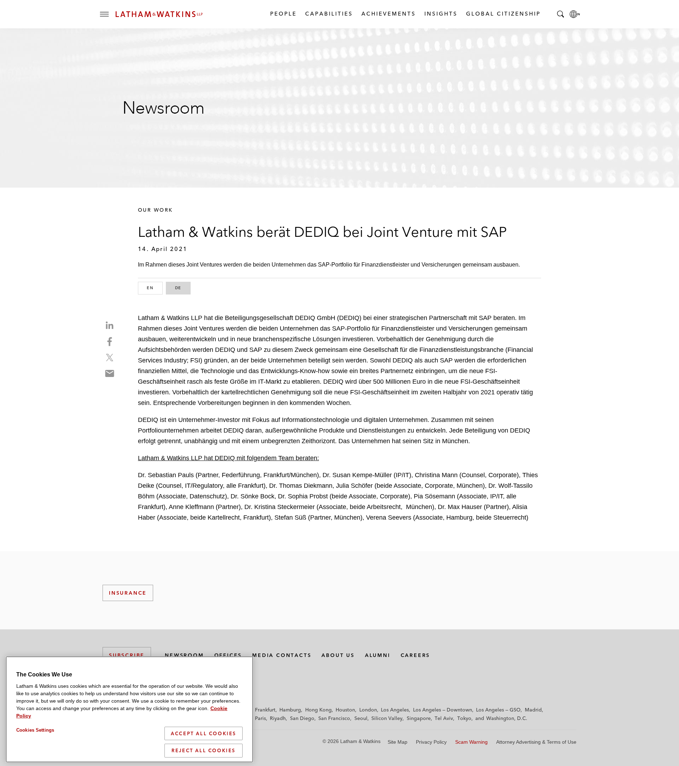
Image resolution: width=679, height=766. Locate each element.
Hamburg (290, 710)
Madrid (533, 710)
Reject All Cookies (204, 750)
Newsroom (184, 655)
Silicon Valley (386, 718)
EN (155, 287)
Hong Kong (318, 710)
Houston (345, 710)
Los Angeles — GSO (498, 710)
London (368, 710)
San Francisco (334, 718)
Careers (415, 655)
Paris (260, 718)
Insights (440, 13)
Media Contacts (281, 655)
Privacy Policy (431, 742)
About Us (337, 655)
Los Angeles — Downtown (442, 710)
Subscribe (127, 655)
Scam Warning (471, 742)
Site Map (397, 742)
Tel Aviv (444, 718)
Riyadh (278, 718)
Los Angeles (395, 710)
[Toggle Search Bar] (560, 14)
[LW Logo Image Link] (159, 14)
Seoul (360, 718)
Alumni (377, 655)
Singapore (419, 718)
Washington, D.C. (506, 718)
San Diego (302, 718)
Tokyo (464, 718)
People (283, 13)
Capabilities (328, 13)
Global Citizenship (503, 13)
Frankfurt (265, 710)
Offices (228, 655)
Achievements (388, 13)
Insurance (128, 593)
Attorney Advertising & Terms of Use (536, 742)
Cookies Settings (35, 730)
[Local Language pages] (575, 14)
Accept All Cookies (203, 733)
